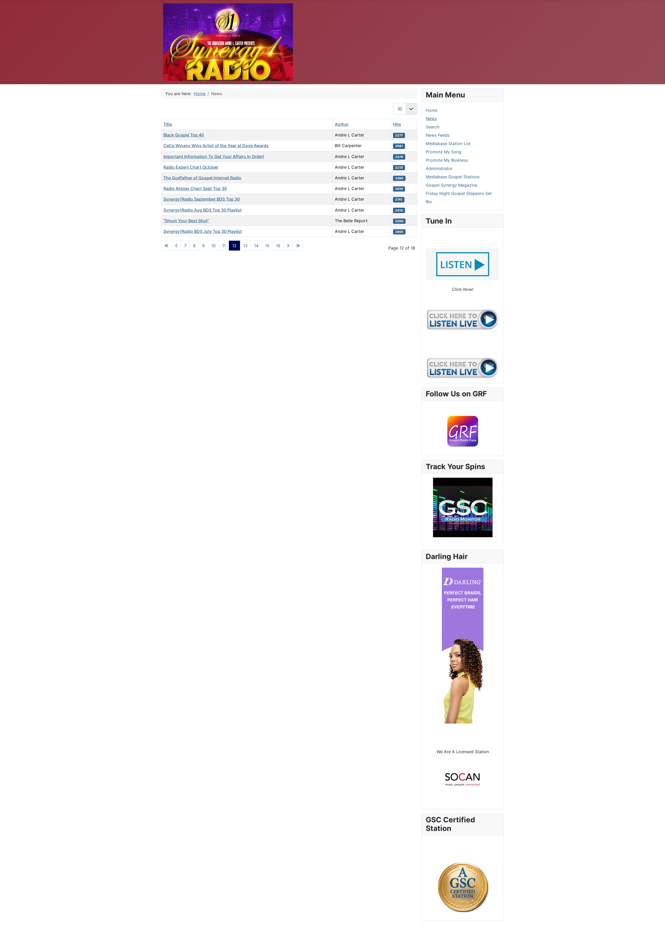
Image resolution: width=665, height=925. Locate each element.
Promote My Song (443, 151)
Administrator (439, 168)
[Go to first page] (166, 246)
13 (245, 245)
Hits (397, 124)
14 (256, 245)
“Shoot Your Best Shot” (186, 220)
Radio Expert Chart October (190, 167)
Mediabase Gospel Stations (453, 176)
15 (267, 245)
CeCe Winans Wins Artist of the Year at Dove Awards (216, 145)
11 (224, 245)
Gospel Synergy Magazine (451, 185)
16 (278, 245)
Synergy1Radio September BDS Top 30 (201, 199)
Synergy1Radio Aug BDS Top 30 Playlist (202, 210)
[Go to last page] (297, 246)
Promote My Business (447, 160)
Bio (429, 201)
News (431, 118)
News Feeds (437, 135)
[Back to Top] (656, 915)
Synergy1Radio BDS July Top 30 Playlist (202, 231)
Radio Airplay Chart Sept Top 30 (195, 188)
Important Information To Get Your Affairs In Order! (213, 156)
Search (432, 126)
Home (431, 110)
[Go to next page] (288, 246)
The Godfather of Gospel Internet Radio (202, 177)
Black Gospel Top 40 (183, 134)
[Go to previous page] (176, 246)
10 (213, 245)
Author (342, 124)
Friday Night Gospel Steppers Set (459, 193)
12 (234, 245)
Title (167, 124)
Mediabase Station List (448, 143)
